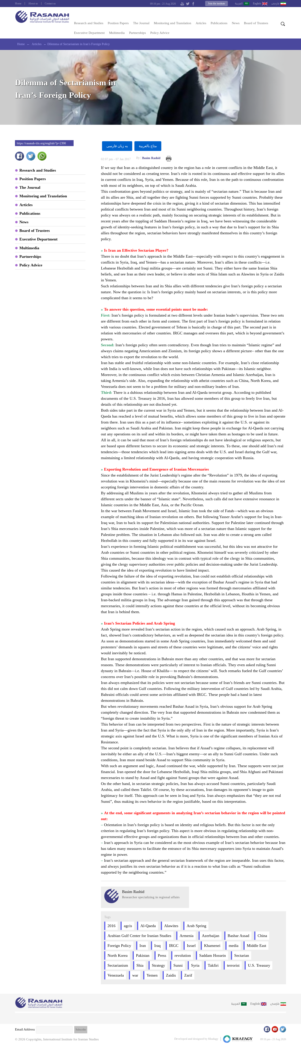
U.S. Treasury (259, 965)
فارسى (275, 3)
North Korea (118, 955)
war (135, 975)
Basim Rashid (148, 158)
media (233, 945)
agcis (128, 926)
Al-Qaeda (148, 926)
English (257, 3)
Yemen (152, 975)
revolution (183, 955)
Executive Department (89, 33)
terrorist (233, 965)
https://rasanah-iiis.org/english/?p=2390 (41, 143)
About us (33, 3)
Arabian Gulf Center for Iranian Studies (139, 935)
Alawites (171, 926)
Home (18, 3)
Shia (139, 965)
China (262, 935)
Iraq (157, 945)
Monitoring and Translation (172, 23)
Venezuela (116, 975)
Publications (219, 23)
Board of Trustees (256, 23)
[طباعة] (168, 158)
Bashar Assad (238, 935)
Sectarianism (118, 965)
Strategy (158, 965)
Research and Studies (88, 23)
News (236, 23)
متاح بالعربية (148, 146)
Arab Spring (196, 926)
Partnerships (137, 33)
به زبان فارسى (117, 146)
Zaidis (171, 975)
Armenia (186, 935)
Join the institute (216, 3)
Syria (195, 965)
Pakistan (142, 955)
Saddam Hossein (212, 955)
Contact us (50, 3)
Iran (142, 945)
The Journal (141, 23)
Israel (191, 945)
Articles (201, 23)
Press (162, 955)
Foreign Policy (119, 945)
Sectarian (241, 955)
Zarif (188, 975)
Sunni (178, 965)
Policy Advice (159, 33)
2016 (111, 926)
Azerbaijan (210, 935)
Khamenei (212, 945)
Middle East (256, 945)
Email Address (25, 1029)
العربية (239, 3)
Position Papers (118, 23)
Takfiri (213, 965)
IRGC (173, 945)
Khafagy (213, 1038)
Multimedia (117, 33)
